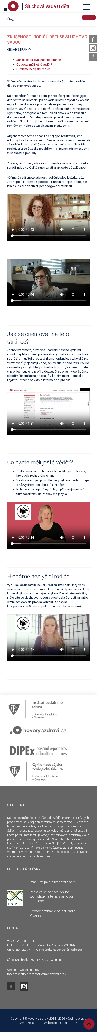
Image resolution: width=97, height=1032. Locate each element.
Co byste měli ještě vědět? (34, 64)
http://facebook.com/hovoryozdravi (43, 974)
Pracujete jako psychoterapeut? (53, 882)
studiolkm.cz (68, 1022)
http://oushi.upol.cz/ (27, 970)
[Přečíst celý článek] (15, 898)
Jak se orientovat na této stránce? (39, 60)
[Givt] (93, 57)
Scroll (89, 1024)
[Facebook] (93, 39)
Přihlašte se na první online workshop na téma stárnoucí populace (51, 896)
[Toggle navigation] (86, 6)
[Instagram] (93, 48)
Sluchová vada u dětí (47, 6)
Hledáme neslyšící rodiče (33, 69)
